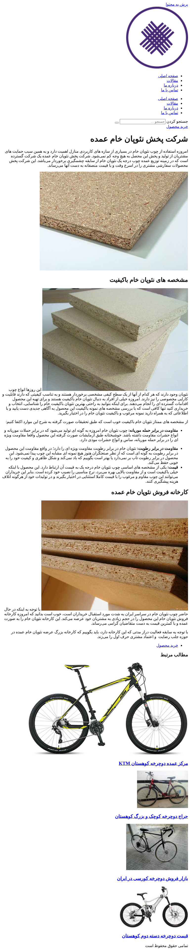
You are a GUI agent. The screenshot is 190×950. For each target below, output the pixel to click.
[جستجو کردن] (117, 122)
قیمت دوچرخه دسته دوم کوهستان (155, 935)
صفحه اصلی (168, 76)
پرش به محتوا (177, 4)
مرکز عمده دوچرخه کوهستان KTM (153, 763)
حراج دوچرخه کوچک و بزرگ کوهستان (151, 816)
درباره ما (171, 85)
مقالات (172, 80)
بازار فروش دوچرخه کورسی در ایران (152, 878)
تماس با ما (169, 90)
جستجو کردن (177, 121)
